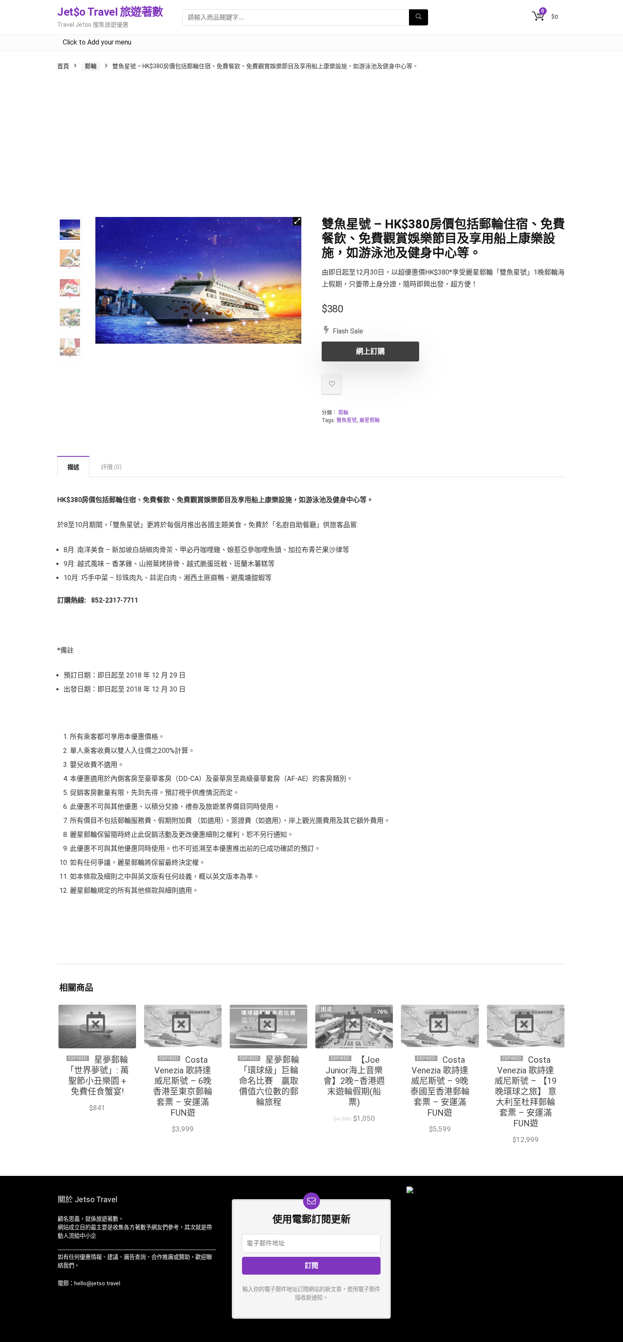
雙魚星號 (347, 420)
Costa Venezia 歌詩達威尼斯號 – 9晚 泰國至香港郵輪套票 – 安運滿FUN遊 (440, 1086)
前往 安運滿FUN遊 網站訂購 (183, 1132)
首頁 (63, 66)
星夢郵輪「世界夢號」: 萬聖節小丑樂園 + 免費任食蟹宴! (97, 1076)
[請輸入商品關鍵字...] (418, 17)
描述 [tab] (73, 467)
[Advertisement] (311, 145)
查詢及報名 (97, 1116)
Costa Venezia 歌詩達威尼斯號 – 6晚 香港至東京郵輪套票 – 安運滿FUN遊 (182, 1086)
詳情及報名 (268, 1118)
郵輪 (91, 66)
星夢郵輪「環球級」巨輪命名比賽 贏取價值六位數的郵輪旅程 (269, 1081)
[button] (297, 221)
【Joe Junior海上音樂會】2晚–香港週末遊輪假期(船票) (354, 1081)
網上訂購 (370, 351)
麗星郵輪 (369, 420)
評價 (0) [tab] (111, 467)
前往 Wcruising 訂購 (354, 1127)
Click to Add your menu (97, 42)
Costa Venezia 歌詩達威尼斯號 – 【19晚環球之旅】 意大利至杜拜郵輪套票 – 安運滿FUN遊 (525, 1091)
